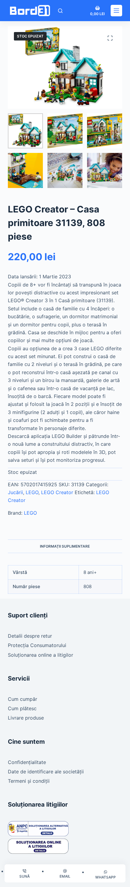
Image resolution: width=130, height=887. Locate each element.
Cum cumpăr (22, 699)
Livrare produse (26, 718)
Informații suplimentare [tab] (65, 546)
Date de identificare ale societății (46, 772)
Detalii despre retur (30, 636)
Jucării (15, 492)
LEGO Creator (57, 492)
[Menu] (116, 10)
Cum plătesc (22, 708)
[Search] (60, 10)
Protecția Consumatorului (37, 645)
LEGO (32, 492)
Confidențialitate (27, 762)
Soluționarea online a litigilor (40, 655)
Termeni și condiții (29, 781)
